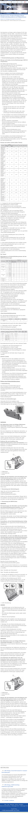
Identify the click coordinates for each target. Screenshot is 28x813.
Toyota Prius (14, 808)
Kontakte (21, 804)
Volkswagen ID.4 (24, 805)
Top (8, 804)
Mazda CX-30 (3, 19)
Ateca (27, 1)
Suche (16, 804)
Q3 (9, 1)
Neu (5, 804)
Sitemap (12, 804)
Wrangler (14, 1)
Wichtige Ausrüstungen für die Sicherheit (13, 19)
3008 (23, 1)
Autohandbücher (3, 1)
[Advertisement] (14, 26)
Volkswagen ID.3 (15, 805)
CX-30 (19, 1)
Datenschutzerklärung (5, 805)
